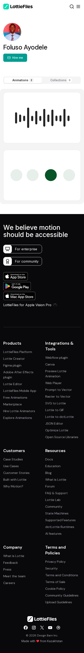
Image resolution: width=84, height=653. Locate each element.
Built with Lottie (15, 479)
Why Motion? (13, 486)
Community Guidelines (61, 595)
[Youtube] (50, 627)
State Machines (57, 513)
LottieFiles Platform (17, 352)
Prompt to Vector (58, 390)
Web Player (53, 383)
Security (51, 568)
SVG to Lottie (55, 403)
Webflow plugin (56, 357)
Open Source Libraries (61, 437)
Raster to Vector (58, 396)
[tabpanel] (42, 146)
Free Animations (15, 397)
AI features (53, 533)
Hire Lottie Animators (19, 411)
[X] (42, 627)
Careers (9, 583)
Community (53, 506)
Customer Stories (16, 473)
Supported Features (60, 520)
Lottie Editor (12, 384)
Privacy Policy (55, 561)
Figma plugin (12, 365)
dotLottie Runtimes (59, 527)
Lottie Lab (53, 500)
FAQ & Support (56, 493)
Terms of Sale (55, 582)
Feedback (10, 563)
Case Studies (13, 459)
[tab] (23, 80)
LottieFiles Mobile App (19, 391)
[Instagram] (33, 627)
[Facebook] (25, 627)
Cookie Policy (55, 588)
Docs (49, 459)
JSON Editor (54, 423)
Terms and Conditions (61, 575)
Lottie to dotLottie (59, 417)
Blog (48, 473)
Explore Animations (17, 418)
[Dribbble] (58, 627)
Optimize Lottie (56, 430)
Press (7, 569)
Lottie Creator (14, 358)
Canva (50, 364)
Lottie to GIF (54, 410)
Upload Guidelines (58, 602)
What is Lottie (55, 479)
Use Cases (11, 466)
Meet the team (14, 576)
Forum (50, 486)
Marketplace (12, 404)
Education (53, 466)
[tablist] (42, 80)
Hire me (17, 57)
